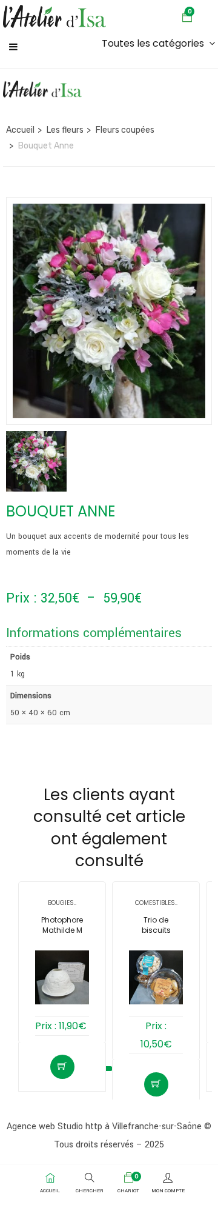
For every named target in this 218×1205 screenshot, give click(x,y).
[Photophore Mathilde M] (62, 977)
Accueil (20, 130)
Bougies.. (62, 902)
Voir (62, 1067)
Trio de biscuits (156, 925)
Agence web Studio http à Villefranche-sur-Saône (104, 1126)
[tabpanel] (62, 966)
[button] (187, 19)
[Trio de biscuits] (156, 977)
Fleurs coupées (125, 130)
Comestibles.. (156, 902)
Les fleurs (65, 130)
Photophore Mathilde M (62, 925)
